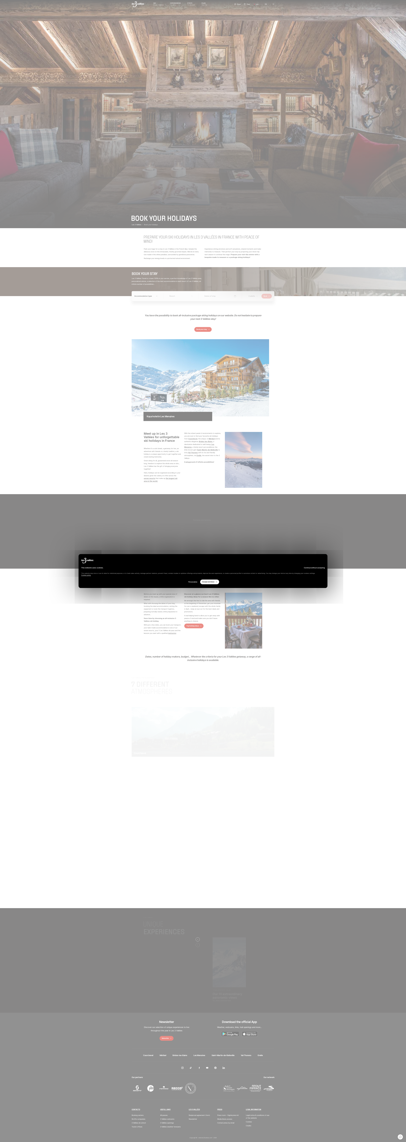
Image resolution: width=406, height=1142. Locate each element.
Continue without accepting (314, 568)
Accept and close (208, 582)
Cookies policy (86, 575)
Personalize (192, 582)
